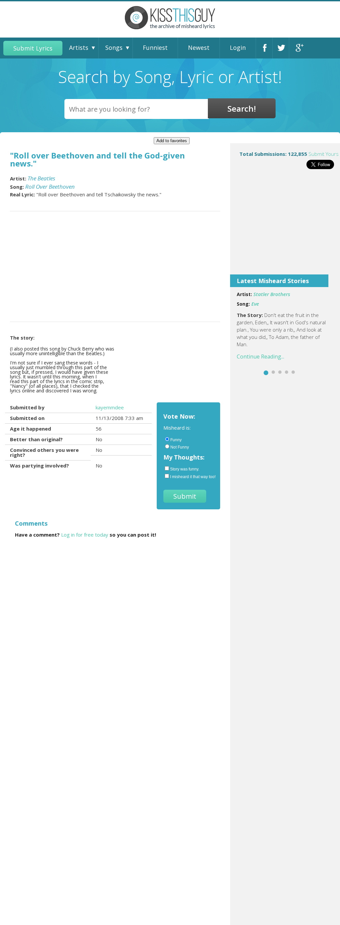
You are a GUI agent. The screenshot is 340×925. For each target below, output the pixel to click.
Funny (176, 440)
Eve (255, 303)
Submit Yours (323, 154)
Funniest (155, 47)
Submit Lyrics (32, 48)
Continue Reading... (260, 356)
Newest (199, 47)
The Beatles (41, 178)
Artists (78, 47)
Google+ (299, 48)
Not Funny (179, 447)
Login (238, 47)
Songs (114, 47)
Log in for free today (84, 534)
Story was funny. (184, 469)
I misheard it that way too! (191, 476)
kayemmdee (110, 407)
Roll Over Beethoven (50, 186)
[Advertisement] (285, 226)
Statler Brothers (271, 294)
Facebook (266, 48)
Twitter (283, 48)
